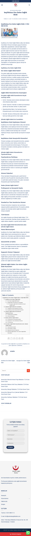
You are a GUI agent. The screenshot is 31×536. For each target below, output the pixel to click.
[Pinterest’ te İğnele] (19, 338)
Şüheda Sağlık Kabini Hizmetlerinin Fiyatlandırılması (13, 312)
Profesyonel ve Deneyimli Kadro (14, 319)
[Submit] (28, 370)
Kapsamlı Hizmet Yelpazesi (13, 330)
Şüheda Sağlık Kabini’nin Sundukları (13, 306)
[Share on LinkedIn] (22, 338)
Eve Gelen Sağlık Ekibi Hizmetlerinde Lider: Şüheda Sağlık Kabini (16, 324)
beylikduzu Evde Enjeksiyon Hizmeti (15, 308)
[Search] (29, 5)
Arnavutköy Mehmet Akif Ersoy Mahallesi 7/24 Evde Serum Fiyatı (15, 385)
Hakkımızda (4, 501)
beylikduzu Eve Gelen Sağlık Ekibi (12, 299)
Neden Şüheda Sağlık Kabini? (12, 317)
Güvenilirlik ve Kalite (12, 328)
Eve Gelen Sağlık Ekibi (15, 10)
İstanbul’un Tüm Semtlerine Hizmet (15, 320)
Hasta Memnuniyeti (12, 327)
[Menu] (2, 5)
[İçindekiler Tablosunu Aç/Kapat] (26, 295)
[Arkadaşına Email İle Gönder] (17, 338)
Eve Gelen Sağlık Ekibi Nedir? (13, 301)
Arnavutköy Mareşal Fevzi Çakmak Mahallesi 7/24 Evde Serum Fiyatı (14, 393)
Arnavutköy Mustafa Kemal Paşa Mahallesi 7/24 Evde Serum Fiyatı (15, 380)
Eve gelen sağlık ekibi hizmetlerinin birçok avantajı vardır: (17, 305)
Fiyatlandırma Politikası (12, 314)
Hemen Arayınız (16, 534)
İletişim (3, 504)
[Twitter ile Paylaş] (14, 338)
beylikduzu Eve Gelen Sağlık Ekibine (10, 43)
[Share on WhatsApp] (8, 338)
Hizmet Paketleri (11, 316)
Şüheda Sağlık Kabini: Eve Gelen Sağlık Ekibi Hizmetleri (17, 332)
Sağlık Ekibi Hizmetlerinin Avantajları (15, 302)
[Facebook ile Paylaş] (11, 338)
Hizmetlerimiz (4, 498)
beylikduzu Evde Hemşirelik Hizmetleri (15, 309)
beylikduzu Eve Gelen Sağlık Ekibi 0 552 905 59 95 (15, 297)
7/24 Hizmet (10, 322)
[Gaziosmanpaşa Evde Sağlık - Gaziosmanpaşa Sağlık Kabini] (15, 5)
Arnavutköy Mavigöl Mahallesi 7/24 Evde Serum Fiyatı (15, 389)
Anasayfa (3, 495)
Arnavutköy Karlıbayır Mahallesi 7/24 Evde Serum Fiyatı (14, 398)
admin (20, 18)
